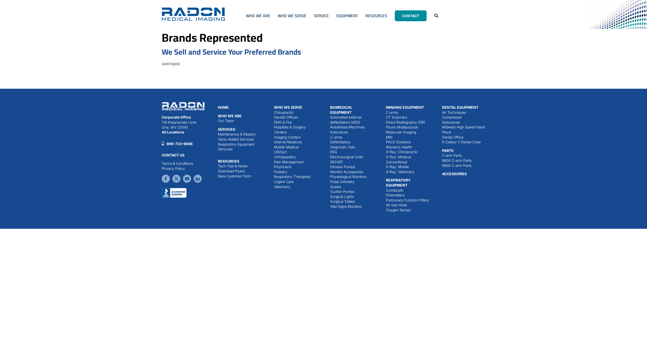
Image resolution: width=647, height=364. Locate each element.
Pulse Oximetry (342, 181)
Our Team (226, 121)
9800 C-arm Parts (457, 160)
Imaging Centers (287, 137)
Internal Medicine (288, 142)
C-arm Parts (452, 155)
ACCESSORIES (454, 174)
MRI (389, 137)
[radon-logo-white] (183, 103)
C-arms (336, 137)
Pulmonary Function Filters (407, 200)
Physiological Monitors (348, 176)
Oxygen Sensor (398, 210)
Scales (335, 187)
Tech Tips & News (232, 166)
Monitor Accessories (346, 172)
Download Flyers (231, 171)
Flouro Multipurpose (402, 127)
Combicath (394, 190)
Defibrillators (340, 142)
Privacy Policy (173, 168)
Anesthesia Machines (347, 127)
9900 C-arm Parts (456, 165)
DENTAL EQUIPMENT (460, 107)
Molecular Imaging (401, 132)
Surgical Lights (342, 196)
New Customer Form (234, 176)
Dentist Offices (286, 117)
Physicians (282, 167)
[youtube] (187, 179)
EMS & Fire (283, 122)
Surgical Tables (342, 201)
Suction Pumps (342, 191)
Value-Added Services (236, 139)
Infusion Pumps (342, 167)
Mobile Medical (286, 147)
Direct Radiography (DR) (405, 122)
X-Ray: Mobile (397, 167)
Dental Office (453, 137)
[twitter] (176, 179)
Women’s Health (399, 147)
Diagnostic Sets (342, 147)
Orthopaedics (285, 157)
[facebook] (166, 179)
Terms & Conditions (177, 163)
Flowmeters (395, 195)
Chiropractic (284, 112)
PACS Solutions (398, 142)
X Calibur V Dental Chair (461, 142)
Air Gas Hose (396, 205)
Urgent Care (284, 181)
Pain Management (289, 162)
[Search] (436, 16)
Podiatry (280, 172)
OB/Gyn (280, 152)
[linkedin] (198, 179)
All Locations (173, 132)
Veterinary (282, 187)
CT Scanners (396, 117)
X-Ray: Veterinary (400, 172)
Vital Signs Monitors (346, 206)
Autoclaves (339, 132)
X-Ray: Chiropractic (402, 152)
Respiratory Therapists (292, 176)
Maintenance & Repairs (237, 134)
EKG (333, 152)
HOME (223, 107)
